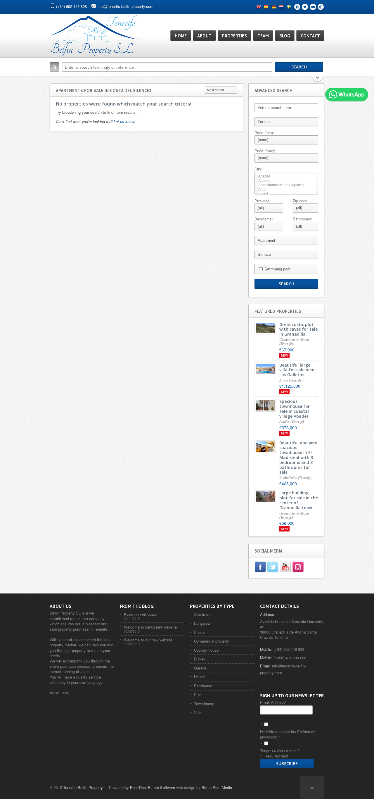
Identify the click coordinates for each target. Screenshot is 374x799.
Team (263, 36)
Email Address (273, 702)
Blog (284, 36)
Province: (262, 200)
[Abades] (287, 176)
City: (258, 169)
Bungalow (202, 623)
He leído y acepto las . (287, 734)
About (204, 36)
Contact (310, 36)
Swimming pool (277, 269)
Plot (197, 695)
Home (181, 36)
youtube (286, 568)
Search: (54, 67)
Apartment (203, 614)
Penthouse (203, 685)
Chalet (199, 632)
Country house (206, 650)
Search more (317, 79)
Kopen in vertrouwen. (142, 614)
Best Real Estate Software (152, 787)
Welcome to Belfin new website (150, 627)
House (199, 676)
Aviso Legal (60, 693)
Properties (234, 36)
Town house (204, 703)
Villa (197, 712)
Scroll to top (312, 787)
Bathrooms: (302, 219)
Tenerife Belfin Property (83, 787)
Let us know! (124, 121)
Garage (200, 668)
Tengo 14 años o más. (279, 750)
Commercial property (211, 641)
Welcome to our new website (148, 640)
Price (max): (264, 150)
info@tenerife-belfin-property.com (125, 6)
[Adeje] (287, 190)
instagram (298, 568)
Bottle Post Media (217, 787)
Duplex (200, 659)
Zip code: (301, 200)
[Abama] (287, 181)
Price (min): (264, 132)
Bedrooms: (263, 219)
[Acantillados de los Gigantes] (287, 185)
